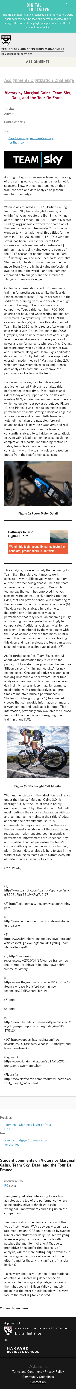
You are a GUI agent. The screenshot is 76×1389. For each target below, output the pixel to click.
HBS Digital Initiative (20, 14)
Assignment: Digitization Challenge (39, 80)
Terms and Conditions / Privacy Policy (38, 1371)
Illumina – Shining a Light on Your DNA (27, 1127)
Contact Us (38, 1382)
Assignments (38, 61)
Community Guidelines (38, 1377)
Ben (11, 108)
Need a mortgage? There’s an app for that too (31, 140)
